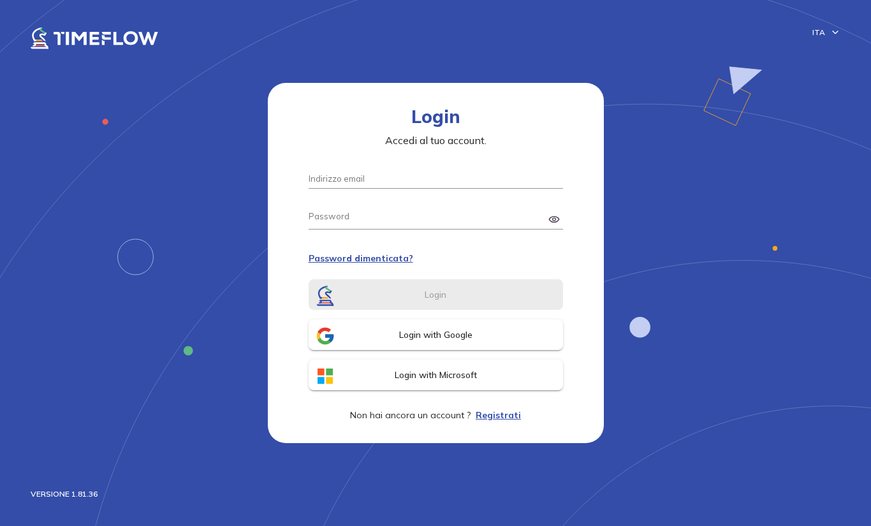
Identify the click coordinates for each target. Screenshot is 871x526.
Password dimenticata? (361, 258)
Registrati (498, 415)
